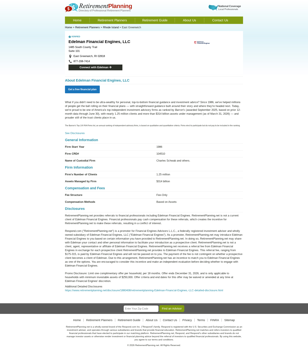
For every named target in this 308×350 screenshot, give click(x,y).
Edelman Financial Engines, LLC (99, 41)
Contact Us (220, 20)
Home (77, 20)
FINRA (214, 320)
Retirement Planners (112, 20)
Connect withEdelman (94, 67)
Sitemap (229, 320)
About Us (189, 20)
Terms (201, 320)
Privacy (187, 320)
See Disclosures (75, 133)
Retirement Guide (154, 20)
